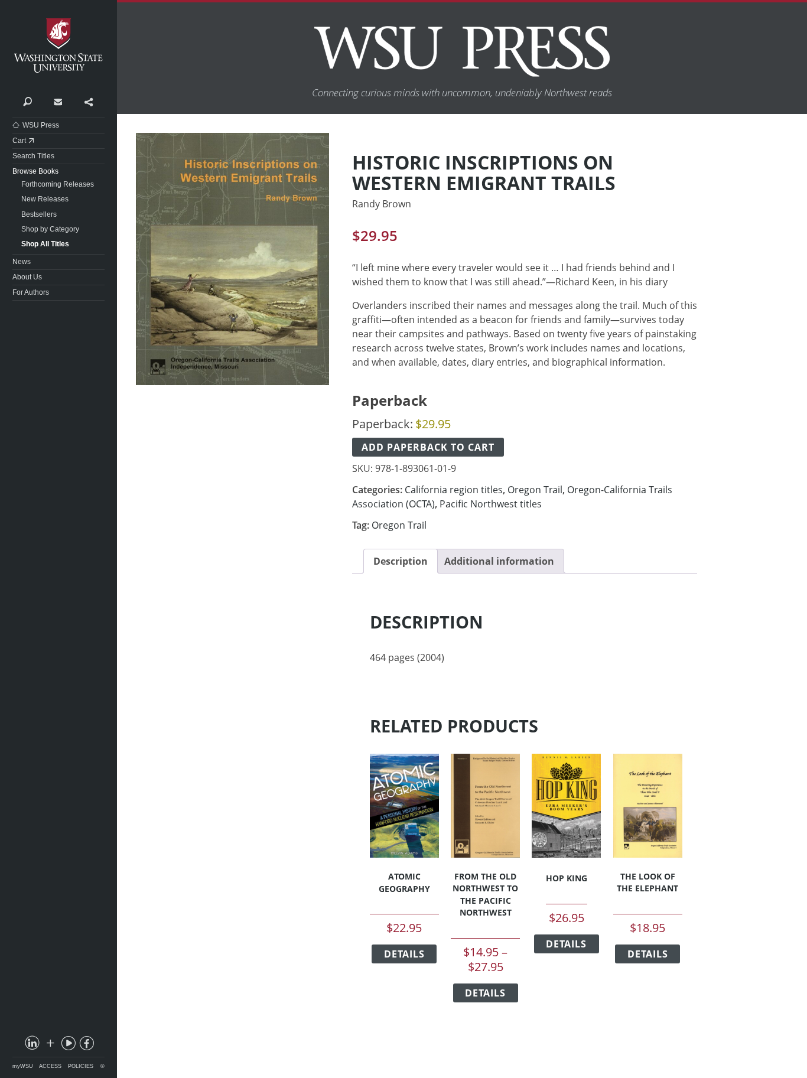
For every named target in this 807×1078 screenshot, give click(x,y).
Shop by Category (50, 229)
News (21, 262)
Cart (19, 140)
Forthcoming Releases (57, 184)
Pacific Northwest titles (491, 503)
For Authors (30, 292)
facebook (85, 1045)
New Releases (45, 199)
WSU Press (40, 125)
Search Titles (33, 156)
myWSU (22, 1066)
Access (50, 1066)
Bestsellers (39, 214)
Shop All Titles (45, 244)
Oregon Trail (534, 489)
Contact (58, 101)
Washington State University (58, 46)
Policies (80, 1066)
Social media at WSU (49, 1045)
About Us (27, 277)
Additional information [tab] (499, 561)
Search (27, 101)
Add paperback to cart (428, 447)
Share (88, 101)
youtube (68, 1045)
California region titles (454, 489)
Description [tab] (400, 561)
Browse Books (35, 171)
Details (404, 953)
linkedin (31, 1045)
